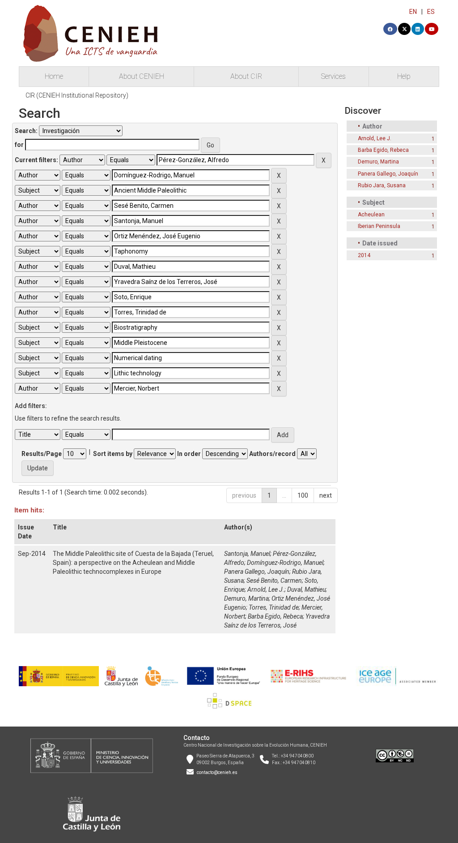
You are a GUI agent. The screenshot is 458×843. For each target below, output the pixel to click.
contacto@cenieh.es (217, 772)
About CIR (246, 76)
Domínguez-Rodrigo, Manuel (285, 562)
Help (404, 76)
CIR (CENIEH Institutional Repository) (76, 95)
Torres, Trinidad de (274, 607)
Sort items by (112, 453)
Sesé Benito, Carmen (274, 580)
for (19, 144)
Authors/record (272, 453)
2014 (364, 255)
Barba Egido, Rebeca (275, 616)
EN (413, 11)
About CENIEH (141, 76)
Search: (26, 130)
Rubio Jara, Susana (382, 185)
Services (333, 76)
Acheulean (371, 214)
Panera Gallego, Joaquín (256, 571)
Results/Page (41, 453)
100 (302, 495)
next (325, 495)
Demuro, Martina (246, 598)
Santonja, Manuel (247, 553)
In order (189, 453)
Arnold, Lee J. (265, 589)
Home (54, 76)
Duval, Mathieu (306, 589)
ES (431, 11)
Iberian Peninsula (379, 226)
